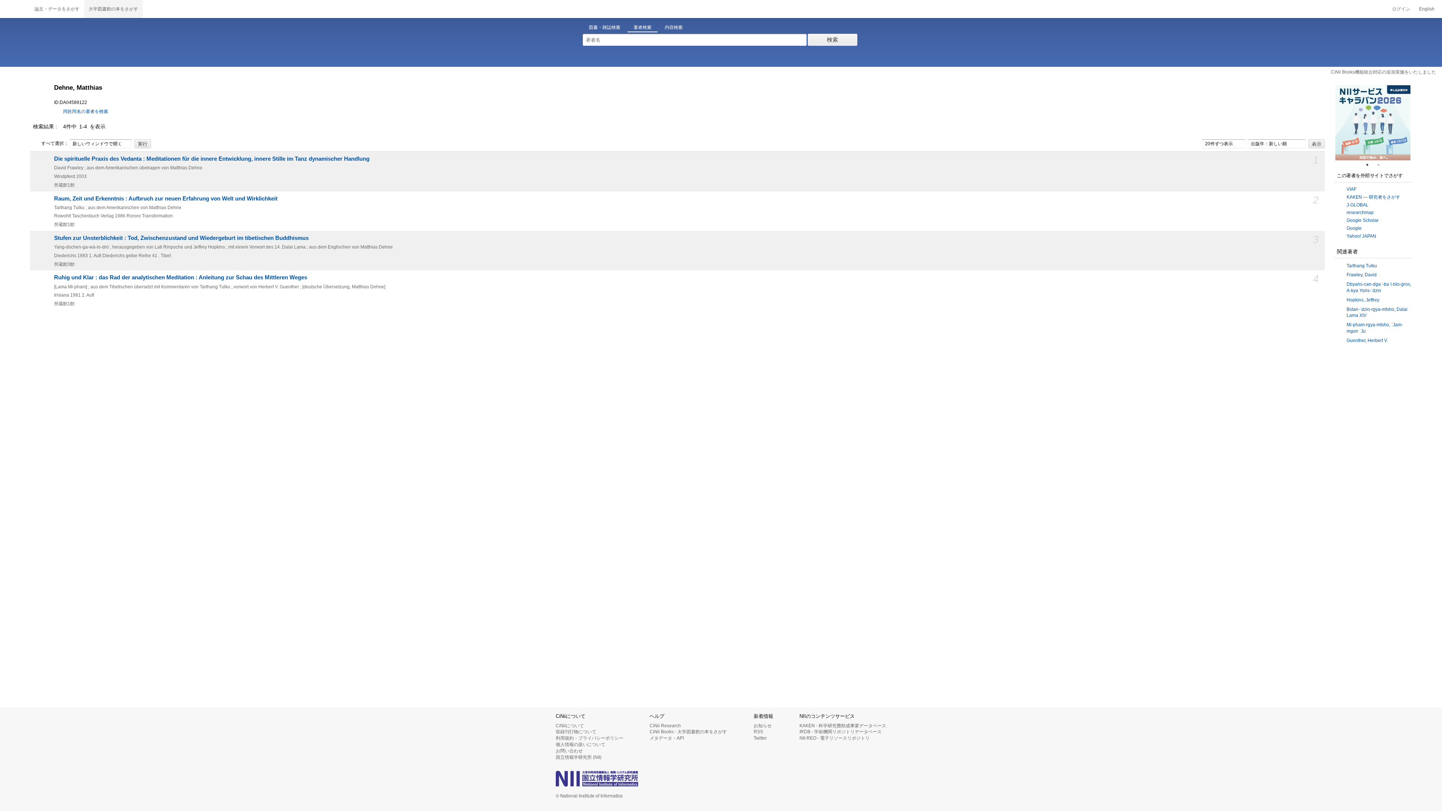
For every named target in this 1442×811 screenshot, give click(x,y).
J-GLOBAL (1357, 205)
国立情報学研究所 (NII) (579, 757)
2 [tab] (1381, 165)
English (1426, 9)
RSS (758, 731)
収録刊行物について (576, 731)
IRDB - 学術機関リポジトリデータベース (840, 731)
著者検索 (643, 27)
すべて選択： (54, 143)
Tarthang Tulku (1362, 265)
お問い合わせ (569, 751)
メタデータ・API (667, 738)
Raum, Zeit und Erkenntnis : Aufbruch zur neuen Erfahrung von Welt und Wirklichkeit (166, 199)
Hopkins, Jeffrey (1363, 300)
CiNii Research (665, 725)
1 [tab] (1370, 165)
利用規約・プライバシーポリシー (589, 738)
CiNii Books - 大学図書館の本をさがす (688, 731)
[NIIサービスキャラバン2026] (1372, 122)
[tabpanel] (1372, 122)
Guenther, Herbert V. (1367, 340)
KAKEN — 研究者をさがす (1373, 197)
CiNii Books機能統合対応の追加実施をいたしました (1383, 72)
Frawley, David (1362, 274)
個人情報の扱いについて (580, 744)
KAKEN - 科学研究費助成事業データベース (842, 725)
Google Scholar (1363, 220)
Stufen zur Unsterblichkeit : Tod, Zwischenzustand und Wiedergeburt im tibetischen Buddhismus (181, 238)
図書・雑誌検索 (604, 27)
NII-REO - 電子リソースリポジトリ (834, 738)
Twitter (760, 738)
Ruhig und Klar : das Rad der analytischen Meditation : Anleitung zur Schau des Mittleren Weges (180, 277)
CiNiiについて (570, 725)
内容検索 (674, 27)
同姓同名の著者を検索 (85, 111)
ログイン (1401, 9)
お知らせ (763, 725)
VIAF (1351, 189)
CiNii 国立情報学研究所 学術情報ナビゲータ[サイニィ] (15, 9)
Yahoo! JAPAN (1361, 236)
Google (1354, 228)
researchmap (1360, 212)
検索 (832, 39)
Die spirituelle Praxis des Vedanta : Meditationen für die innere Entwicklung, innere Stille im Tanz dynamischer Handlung (212, 159)
